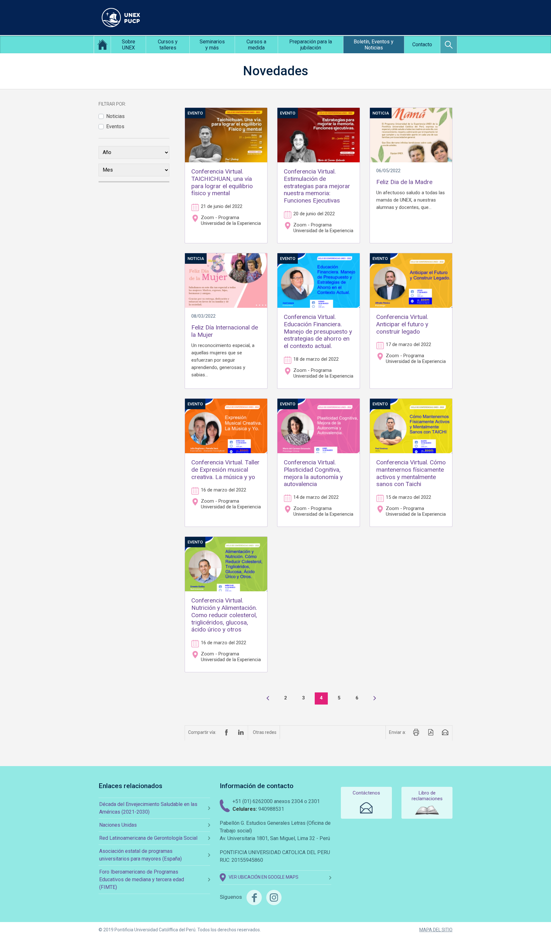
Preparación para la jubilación (310, 45)
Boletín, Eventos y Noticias (373, 45)
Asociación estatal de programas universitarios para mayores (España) (140, 855)
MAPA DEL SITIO (435, 929)
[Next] (374, 698)
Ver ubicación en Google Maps (263, 877)
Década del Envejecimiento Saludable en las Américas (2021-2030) (148, 808)
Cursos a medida (256, 45)
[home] (102, 44)
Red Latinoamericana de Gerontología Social (148, 838)
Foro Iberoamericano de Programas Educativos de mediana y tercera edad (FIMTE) (141, 879)
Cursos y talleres (168, 45)
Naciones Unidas (118, 825)
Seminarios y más (212, 45)
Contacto (422, 44)
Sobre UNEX (128, 45)
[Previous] (267, 698)
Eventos (115, 126)
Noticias (115, 116)
